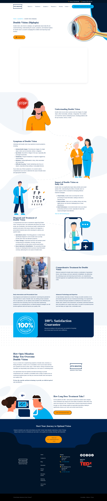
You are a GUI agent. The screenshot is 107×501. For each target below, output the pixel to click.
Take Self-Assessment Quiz (62, 412)
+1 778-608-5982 (65, 461)
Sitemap (88, 497)
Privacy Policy (42, 469)
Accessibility (82, 497)
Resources (53, 6)
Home (42, 454)
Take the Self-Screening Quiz (62, 213)
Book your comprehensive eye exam (82, 6)
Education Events (43, 474)
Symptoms (45, 6)
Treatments (37, 6)
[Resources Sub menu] (56, 6)
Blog (42, 461)
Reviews (61, 6)
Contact (66, 6)
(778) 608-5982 (74, 1)
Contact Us (20, 37)
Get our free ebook (43, 485)
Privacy (92, 497)
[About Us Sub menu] (32, 6)
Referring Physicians (43, 479)
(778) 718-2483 (87, 1)
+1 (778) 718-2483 (66, 471)
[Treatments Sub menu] (40, 6)
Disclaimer (43, 465)
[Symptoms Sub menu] (48, 6)
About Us (30, 6)
